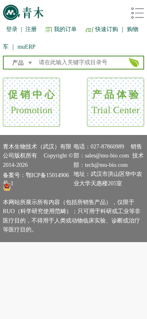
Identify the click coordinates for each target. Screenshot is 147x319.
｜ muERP (23, 47)
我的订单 (65, 29)
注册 (31, 29)
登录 (12, 29)
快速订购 (106, 29)
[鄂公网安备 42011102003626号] (36, 187)
